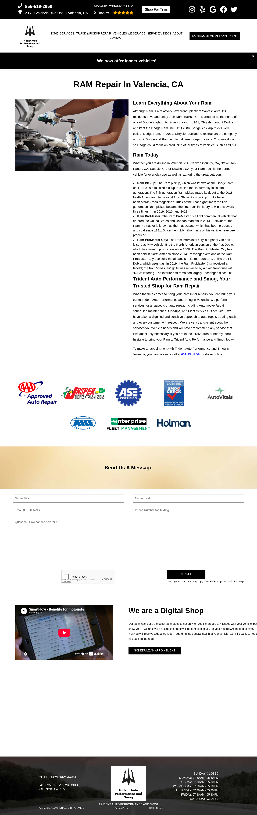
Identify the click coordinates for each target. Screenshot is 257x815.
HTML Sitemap (156, 808)
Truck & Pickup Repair (93, 33)
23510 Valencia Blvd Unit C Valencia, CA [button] (56, 13)
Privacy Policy (121, 808)
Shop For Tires (156, 9)
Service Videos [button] (159, 33)
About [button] (178, 33)
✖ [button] (253, 56)
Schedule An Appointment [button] (215, 35)
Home (54, 33)
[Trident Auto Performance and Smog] (30, 35)
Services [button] (67, 33)
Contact (116, 37)
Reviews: (103, 13)
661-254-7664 (191, 354)
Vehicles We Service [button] (129, 33)
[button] (191, 9)
